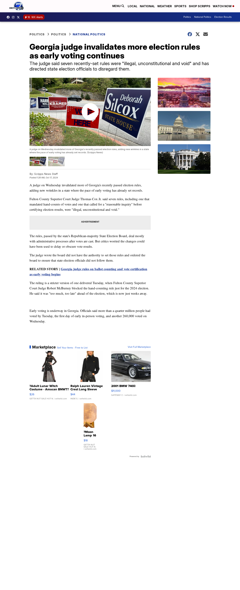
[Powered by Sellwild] (146, 456)
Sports (180, 6)
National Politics (202, 17)
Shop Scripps (199, 6)
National (147, 6)
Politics (187, 17)
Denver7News (9, 17)
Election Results (223, 17)
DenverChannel (19, 17)
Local (132, 6)
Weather (164, 6)
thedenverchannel (14, 17)
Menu (116, 6)
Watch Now (222, 6)
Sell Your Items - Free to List (72, 348)
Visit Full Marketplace (139, 347)
